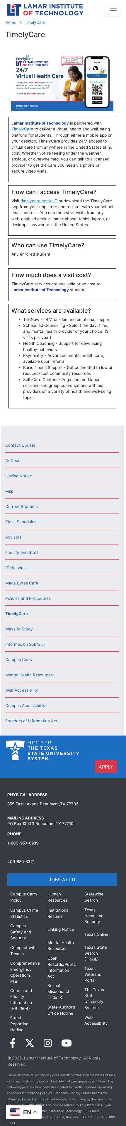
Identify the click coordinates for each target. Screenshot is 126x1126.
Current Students (21, 506)
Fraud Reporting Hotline (19, 1023)
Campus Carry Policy (24, 897)
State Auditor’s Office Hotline (61, 1010)
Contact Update (20, 445)
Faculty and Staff (21, 552)
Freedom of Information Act (31, 720)
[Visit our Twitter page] (29, 1043)
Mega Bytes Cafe (21, 583)
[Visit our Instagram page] (48, 1043)
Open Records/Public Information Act (61, 967)
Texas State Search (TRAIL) (95, 953)
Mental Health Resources (29, 675)
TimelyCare (34, 22)
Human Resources (57, 897)
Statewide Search (93, 897)
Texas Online (96, 934)
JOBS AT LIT (62, 879)
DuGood (13, 460)
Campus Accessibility (25, 705)
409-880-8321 (21, 861)
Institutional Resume (58, 913)
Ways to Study (19, 629)
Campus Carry (19, 659)
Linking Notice (18, 475)
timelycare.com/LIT (39, 200)
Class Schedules (20, 521)
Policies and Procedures (28, 598)
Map (9, 491)
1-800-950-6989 (22, 843)
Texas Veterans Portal (92, 974)
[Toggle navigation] (113, 10)
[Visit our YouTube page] (66, 1043)
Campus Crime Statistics (24, 913)
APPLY (106, 767)
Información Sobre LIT (26, 644)
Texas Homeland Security (93, 916)
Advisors (13, 537)
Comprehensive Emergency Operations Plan (24, 972)
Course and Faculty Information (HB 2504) (21, 999)
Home (10, 22)
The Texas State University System (94, 998)
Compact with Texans (23, 950)
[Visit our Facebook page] (13, 1043)
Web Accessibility (21, 690)
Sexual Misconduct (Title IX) (58, 991)
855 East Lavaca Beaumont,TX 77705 (43, 804)
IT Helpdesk (16, 567)
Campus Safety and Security (20, 931)
